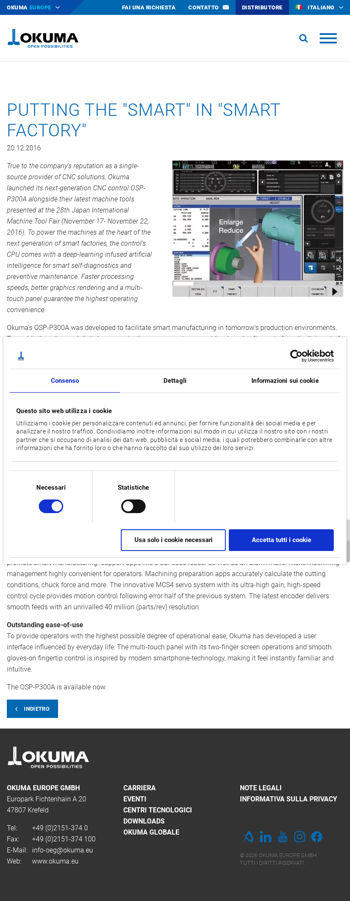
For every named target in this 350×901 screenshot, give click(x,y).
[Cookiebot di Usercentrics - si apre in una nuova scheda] (296, 356)
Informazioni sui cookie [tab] (284, 381)
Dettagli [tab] (175, 381)
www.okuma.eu (55, 861)
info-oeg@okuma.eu (62, 850)
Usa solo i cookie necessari (173, 540)
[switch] (126, 505)
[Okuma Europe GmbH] (43, 38)
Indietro (37, 709)
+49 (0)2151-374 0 (60, 828)
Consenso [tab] (65, 381)
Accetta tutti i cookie (281, 540)
